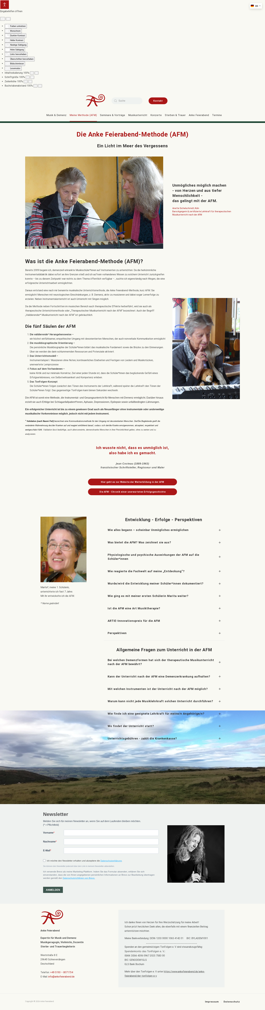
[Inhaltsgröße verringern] (32, 73)
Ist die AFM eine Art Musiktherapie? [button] (134, 608)
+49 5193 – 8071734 (61, 972)
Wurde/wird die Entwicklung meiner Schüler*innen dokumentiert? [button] (156, 583)
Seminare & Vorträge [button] (112, 115)
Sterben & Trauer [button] (175, 115)
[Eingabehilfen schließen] (8, 19)
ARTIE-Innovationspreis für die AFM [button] (134, 620)
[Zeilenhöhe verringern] (26, 81)
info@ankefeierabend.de (61, 976)
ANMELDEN (53, 890)
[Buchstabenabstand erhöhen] (40, 85)
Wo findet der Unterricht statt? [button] (131, 726)
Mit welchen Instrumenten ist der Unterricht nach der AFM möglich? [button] (158, 689)
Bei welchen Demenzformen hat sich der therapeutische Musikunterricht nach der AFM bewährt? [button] (161, 662)
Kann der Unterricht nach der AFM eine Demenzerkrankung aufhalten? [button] (159, 676)
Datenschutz (232, 1001)
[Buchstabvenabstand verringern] (35, 85)
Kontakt (158, 101)
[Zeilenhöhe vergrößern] (30, 81)
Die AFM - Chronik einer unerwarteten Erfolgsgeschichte (133, 492)
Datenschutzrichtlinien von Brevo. (79, 878)
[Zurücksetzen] (2, 19)
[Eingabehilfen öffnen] (4, 4)
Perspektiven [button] (117, 633)
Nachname (49, 841)
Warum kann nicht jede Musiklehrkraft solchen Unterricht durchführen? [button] (160, 701)
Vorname (48, 832)
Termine (217, 115)
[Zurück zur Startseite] (97, 101)
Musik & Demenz (56, 115)
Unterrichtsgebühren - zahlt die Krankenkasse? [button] (142, 738)
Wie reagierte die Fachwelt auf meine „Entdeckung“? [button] (146, 571)
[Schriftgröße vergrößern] (32, 77)
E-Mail (46, 850)
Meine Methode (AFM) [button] (83, 115)
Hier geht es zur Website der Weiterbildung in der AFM (132, 482)
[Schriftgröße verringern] (28, 77)
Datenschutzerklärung (111, 860)
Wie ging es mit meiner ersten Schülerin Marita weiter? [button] (148, 596)
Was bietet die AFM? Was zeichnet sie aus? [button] (139, 542)
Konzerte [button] (156, 115)
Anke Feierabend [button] (199, 115)
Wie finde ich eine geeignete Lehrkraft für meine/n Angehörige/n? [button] (156, 713)
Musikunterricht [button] (137, 115)
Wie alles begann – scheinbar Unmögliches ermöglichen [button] (148, 530)
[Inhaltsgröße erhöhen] (36, 73)
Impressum (212, 1001)
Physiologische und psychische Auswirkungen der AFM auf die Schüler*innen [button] (153, 556)
